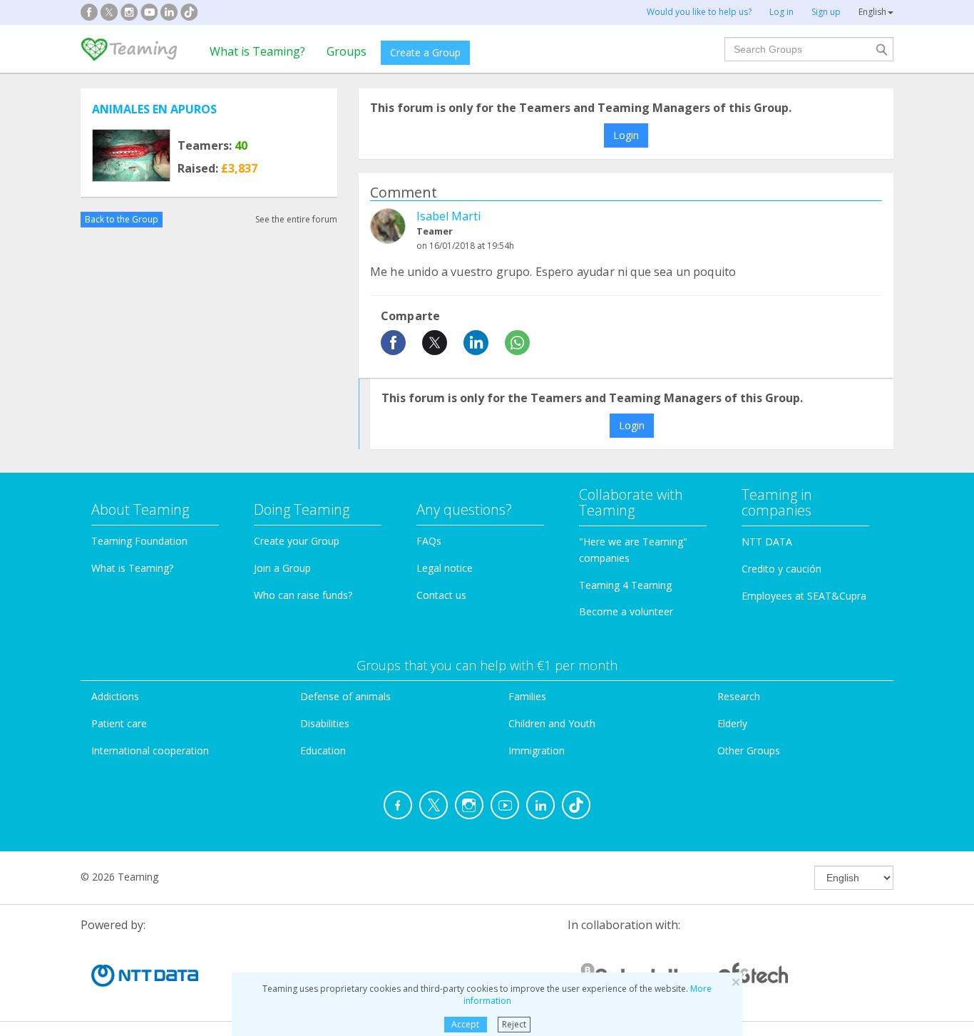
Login (626, 135)
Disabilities (324, 723)
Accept (465, 1024)
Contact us (441, 595)
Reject (514, 1024)
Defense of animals (345, 696)
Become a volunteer (626, 611)
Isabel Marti (448, 216)
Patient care (119, 723)
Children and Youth (551, 723)
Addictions (115, 696)
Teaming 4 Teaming (625, 585)
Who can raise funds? (303, 595)
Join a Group (282, 568)
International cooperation (150, 750)
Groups (346, 51)
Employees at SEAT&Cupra (804, 595)
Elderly (732, 723)
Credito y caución (781, 568)
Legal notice (444, 568)
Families (527, 696)
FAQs (428, 541)
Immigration (536, 750)
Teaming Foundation (139, 541)
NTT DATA (767, 541)
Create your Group (296, 541)
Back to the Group (121, 219)
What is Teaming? (257, 51)
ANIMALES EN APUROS (154, 109)
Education (323, 750)
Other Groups (748, 750)
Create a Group (425, 52)
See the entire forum (296, 219)
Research (738, 696)
